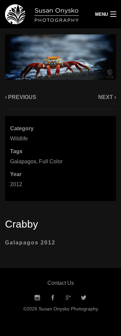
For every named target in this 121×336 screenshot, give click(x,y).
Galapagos (23, 161)
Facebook (53, 297)
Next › (107, 97)
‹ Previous (20, 97)
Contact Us (60, 283)
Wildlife (19, 138)
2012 (16, 184)
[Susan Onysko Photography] (45, 14)
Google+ (68, 297)
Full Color (51, 161)
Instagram (37, 297)
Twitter (83, 297)
